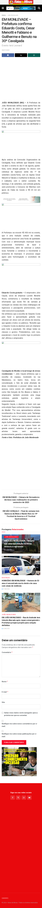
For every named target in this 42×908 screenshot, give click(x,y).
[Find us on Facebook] (12, 797)
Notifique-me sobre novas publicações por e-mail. (19, 735)
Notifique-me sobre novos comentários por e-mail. (19, 725)
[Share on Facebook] (8, 55)
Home (4, 15)
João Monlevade (12, 15)
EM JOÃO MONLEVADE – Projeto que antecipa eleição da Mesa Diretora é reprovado (19, 544)
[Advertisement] (21, 80)
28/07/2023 (5, 50)
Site (3, 702)
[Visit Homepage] (21, 2)
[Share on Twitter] (21, 55)
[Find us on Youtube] (29, 797)
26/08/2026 (6, 628)
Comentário (7, 652)
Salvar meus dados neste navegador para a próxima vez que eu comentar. (21, 714)
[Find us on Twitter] (18, 797)
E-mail (5, 692)
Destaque (6, 577)
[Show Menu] (3, 8)
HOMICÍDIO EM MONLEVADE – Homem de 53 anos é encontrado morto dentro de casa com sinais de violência (20, 583)
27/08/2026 (8, 549)
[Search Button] (39, 8)
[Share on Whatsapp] (34, 55)
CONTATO (5, 898)
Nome (5, 681)
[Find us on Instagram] (24, 797)
